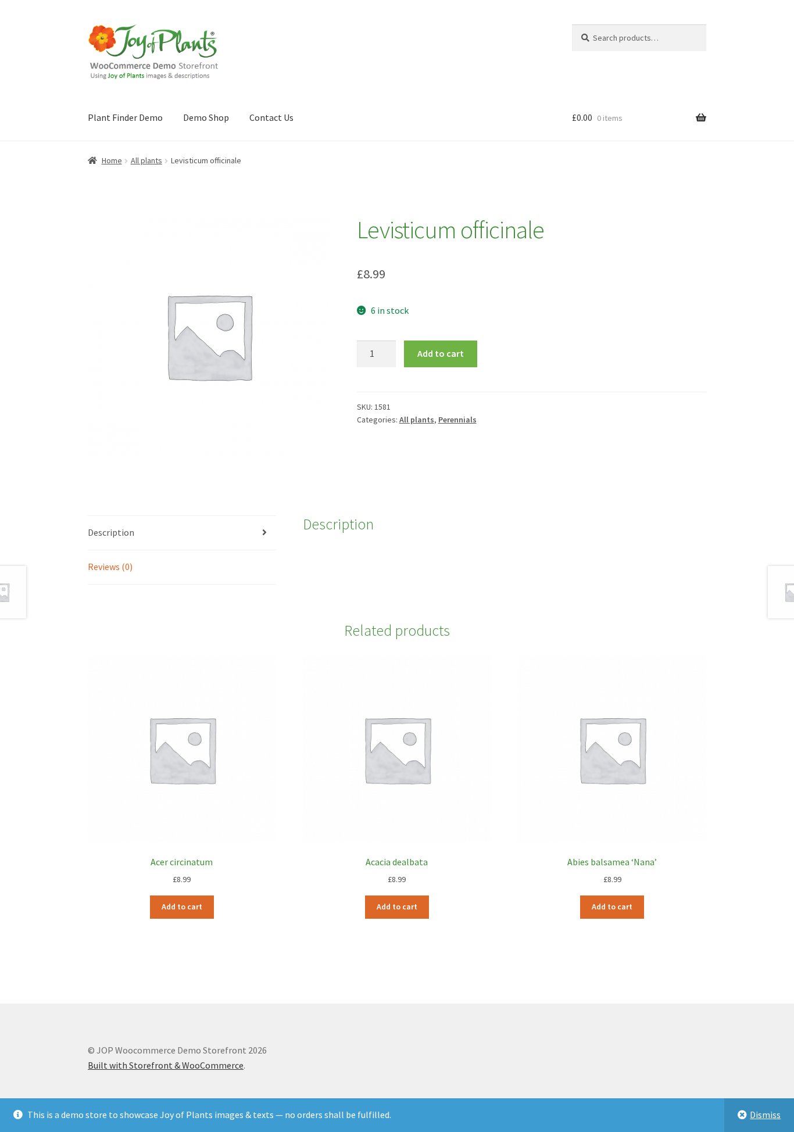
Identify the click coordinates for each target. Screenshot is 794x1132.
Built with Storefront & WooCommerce (166, 1065)
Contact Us (271, 117)
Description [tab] (111, 532)
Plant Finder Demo (125, 117)
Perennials (457, 419)
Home (112, 160)
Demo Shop (206, 117)
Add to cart (440, 353)
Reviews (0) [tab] (110, 566)
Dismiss (765, 1114)
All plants (146, 160)
